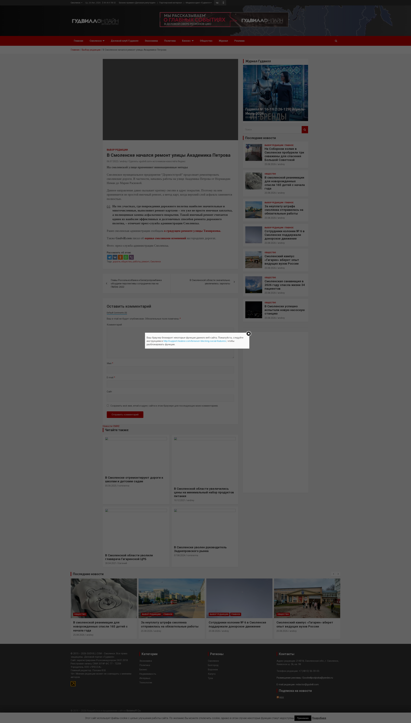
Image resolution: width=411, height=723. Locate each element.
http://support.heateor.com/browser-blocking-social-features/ (194, 341)
